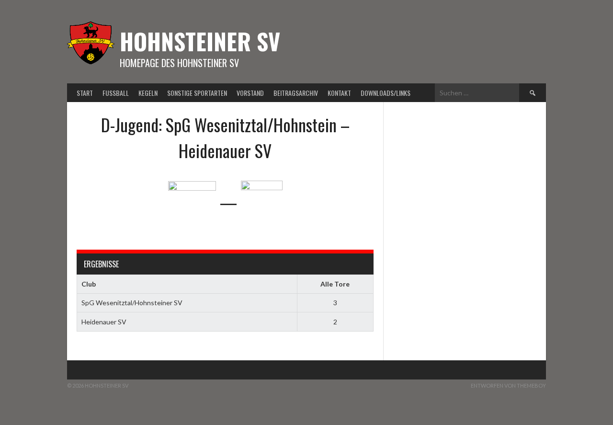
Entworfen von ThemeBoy (508, 385)
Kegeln (148, 93)
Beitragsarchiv (295, 93)
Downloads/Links (385, 93)
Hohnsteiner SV (200, 41)
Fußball (115, 93)
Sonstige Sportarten (197, 93)
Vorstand (250, 93)
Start (85, 93)
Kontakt (339, 93)
